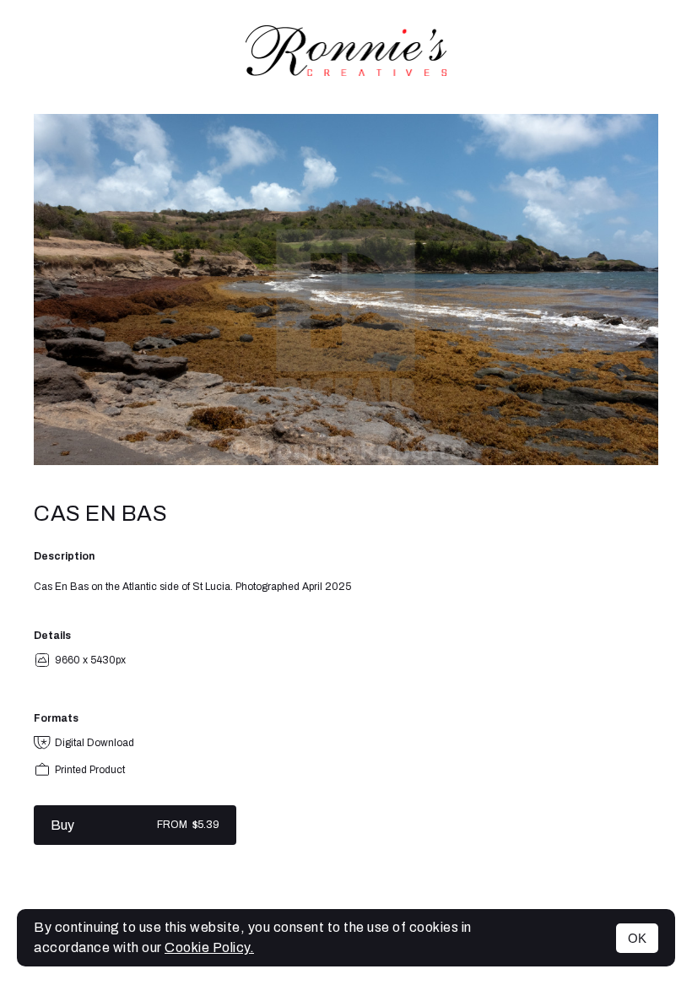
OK (637, 938)
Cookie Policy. (209, 947)
